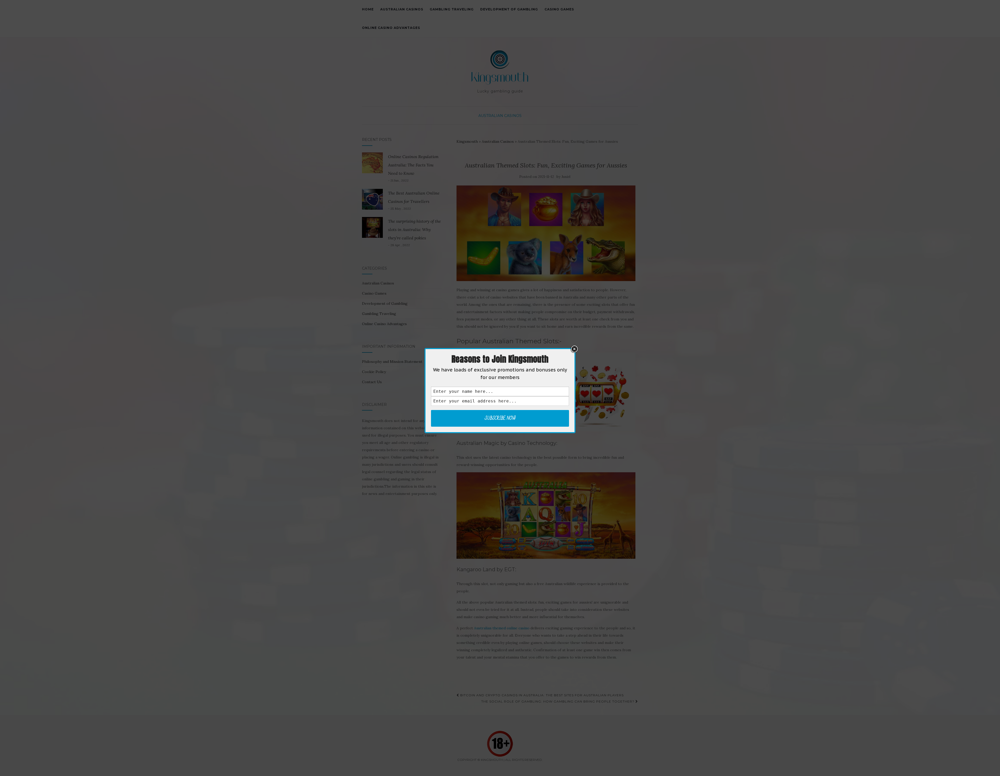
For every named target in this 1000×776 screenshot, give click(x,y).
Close (574, 349)
